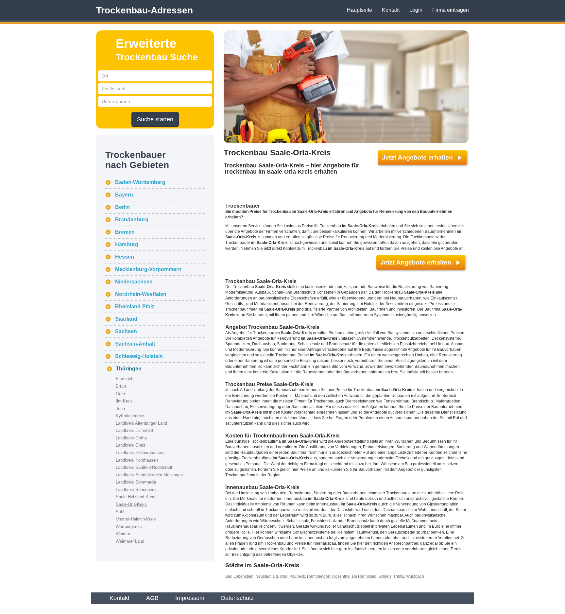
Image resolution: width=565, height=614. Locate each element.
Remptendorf (318, 576)
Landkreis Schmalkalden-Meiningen (149, 474)
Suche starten (155, 119)
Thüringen (129, 368)
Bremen (125, 232)
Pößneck (297, 576)
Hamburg (126, 244)
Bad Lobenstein (239, 576)
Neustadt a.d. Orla (271, 576)
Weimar (123, 533)
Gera (120, 393)
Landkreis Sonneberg (136, 489)
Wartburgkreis (129, 526)
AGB (152, 598)
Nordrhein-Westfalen (140, 294)
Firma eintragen (450, 10)
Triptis (398, 576)
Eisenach (124, 378)
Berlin (122, 207)
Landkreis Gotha (131, 437)
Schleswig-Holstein (139, 356)
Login (415, 10)
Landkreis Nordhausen (137, 460)
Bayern (124, 194)
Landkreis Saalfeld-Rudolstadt (144, 467)
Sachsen (126, 331)
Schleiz (384, 576)
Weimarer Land (130, 541)
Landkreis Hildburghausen (140, 452)
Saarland (126, 319)
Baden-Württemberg (140, 182)
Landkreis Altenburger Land (141, 423)
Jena (120, 408)
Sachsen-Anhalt (135, 344)
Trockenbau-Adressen (144, 10)
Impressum (189, 598)
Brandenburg (131, 219)
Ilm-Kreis (124, 401)
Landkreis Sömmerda (136, 482)
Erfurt (121, 386)
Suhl (120, 511)
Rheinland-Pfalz (134, 306)
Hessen (124, 257)
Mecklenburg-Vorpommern (148, 269)
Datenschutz (237, 598)
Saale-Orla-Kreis (131, 504)
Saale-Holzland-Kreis (135, 496)
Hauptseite (359, 10)
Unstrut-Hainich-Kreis (136, 519)
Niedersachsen (134, 281)
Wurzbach (415, 576)
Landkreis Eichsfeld (134, 430)
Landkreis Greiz (131, 445)
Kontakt (391, 10)
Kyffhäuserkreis (131, 415)
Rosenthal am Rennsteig (354, 576)
